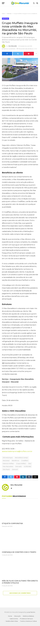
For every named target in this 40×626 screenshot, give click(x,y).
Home (10, 616)
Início (3, 13)
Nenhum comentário (9, 48)
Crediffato (24, 460)
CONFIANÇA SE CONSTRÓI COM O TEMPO (19, 552)
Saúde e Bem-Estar (12, 621)
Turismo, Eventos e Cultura (28, 621)
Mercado (18, 466)
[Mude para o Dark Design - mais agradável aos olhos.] (34, 3)
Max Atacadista (8, 466)
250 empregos (8, 457)
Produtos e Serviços (26, 618)
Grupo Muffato (21, 463)
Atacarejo (6, 460)
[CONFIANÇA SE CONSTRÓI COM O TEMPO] (20, 540)
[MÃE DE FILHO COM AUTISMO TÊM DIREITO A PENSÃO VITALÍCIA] (20, 568)
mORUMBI (27, 466)
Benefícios (15, 460)
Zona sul (15, 469)
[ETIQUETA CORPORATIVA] (20, 511)
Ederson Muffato (8, 463)
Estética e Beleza (28, 616)
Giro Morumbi (12, 46)
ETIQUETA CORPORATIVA (12, 523)
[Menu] (3, 3)
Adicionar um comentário (20, 593)
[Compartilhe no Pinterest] (29, 53)
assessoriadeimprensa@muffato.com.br (17, 451)
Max (29, 463)
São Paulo (6, 469)
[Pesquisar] (37, 3)
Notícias (9, 13)
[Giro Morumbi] (19, 3)
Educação (17, 616)
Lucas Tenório (31, 612)
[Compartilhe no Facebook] (7, 53)
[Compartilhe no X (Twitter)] (18, 53)
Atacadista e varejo (21, 457)
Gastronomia (14, 618)
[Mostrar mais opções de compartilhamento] (36, 53)
